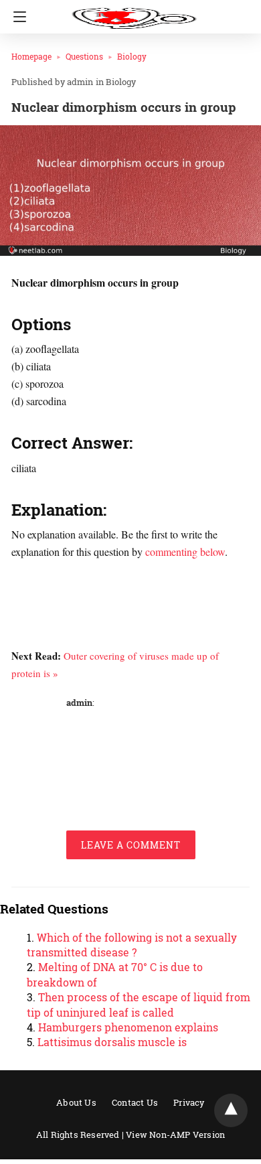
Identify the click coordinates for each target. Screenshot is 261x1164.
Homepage (31, 56)
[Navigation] (16, 16)
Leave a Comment (131, 845)
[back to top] (231, 1110)
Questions (84, 56)
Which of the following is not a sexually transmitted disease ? (132, 944)
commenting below (185, 551)
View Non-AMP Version (175, 1135)
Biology (132, 56)
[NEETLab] (133, 12)
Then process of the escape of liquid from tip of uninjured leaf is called (138, 1004)
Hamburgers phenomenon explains (128, 1027)
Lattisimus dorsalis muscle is (112, 1042)
